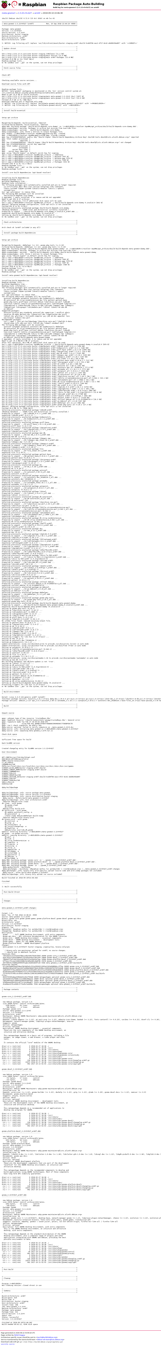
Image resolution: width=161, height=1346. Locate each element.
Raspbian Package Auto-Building (78, 4)
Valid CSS (11, 1344)
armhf (37, 13)
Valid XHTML (4, 1344)
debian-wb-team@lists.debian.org (50, 1339)
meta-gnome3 (8, 13)
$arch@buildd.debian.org (46, 1337)
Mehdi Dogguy (19, 1335)
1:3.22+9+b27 (25, 13)
